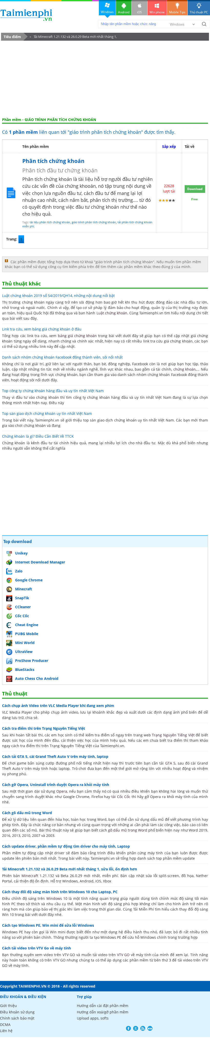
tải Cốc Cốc (120, 796)
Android (123, 12)
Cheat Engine (26, 624)
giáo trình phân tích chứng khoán (94, 222)
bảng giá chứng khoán (77, 335)
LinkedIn (150, 1028)
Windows (107, 12)
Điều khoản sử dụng (17, 1012)
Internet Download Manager (40, 562)
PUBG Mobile (26, 633)
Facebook (128, 1028)
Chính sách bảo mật (17, 1018)
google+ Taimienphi (135, 1028)
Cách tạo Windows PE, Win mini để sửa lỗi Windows (48, 925)
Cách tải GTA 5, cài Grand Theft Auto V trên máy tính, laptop (55, 756)
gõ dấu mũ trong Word (127, 830)
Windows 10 (56, 898)
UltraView (24, 651)
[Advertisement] (105, 79)
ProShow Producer (31, 660)
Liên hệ (6, 1030)
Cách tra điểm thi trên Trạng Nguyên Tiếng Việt (43, 728)
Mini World (25, 642)
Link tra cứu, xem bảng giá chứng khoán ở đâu (41, 329)
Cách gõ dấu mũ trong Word (27, 812)
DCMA (5, 1024)
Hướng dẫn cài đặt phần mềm (102, 1005)
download (26, 15)
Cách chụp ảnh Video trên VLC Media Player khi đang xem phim (58, 705)
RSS (142, 1028)
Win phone (157, 12)
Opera (61, 791)
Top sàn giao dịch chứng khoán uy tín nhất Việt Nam (47, 413)
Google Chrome (29, 580)
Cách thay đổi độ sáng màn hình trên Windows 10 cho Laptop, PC (60, 891)
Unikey (21, 553)
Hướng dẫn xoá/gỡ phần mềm (102, 1012)
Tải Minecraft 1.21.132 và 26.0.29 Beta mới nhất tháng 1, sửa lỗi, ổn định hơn (73, 37)
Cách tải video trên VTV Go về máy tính (36, 948)
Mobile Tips (177, 12)
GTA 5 (170, 763)
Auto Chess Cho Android (36, 678)
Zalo (19, 571)
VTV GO (123, 954)
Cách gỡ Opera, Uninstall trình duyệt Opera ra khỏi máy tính (55, 784)
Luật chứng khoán (112, 313)
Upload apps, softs (93, 1018)
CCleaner (23, 606)
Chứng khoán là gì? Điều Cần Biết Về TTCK (38, 436)
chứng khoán (184, 369)
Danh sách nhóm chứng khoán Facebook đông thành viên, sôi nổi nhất (62, 357)
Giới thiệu (8, 1005)
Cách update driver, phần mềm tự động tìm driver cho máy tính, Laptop (66, 846)
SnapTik (22, 597)
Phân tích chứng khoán (53, 160)
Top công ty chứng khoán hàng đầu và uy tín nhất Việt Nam (53, 390)
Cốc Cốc (22, 615)
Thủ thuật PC (199, 12)
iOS (139, 12)
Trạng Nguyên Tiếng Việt (173, 735)
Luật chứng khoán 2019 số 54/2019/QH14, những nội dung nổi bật (58, 295)
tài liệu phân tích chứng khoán (50, 222)
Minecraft (23, 589)
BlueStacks (24, 669)
